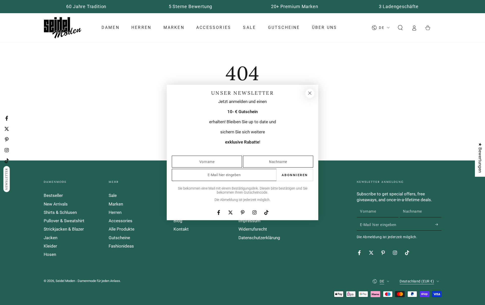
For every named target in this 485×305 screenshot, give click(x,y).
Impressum (249, 220)
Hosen (50, 254)
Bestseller (53, 195)
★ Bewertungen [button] (480, 158)
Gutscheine (119, 237)
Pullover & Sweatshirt (64, 220)
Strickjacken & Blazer (64, 229)
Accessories (120, 220)
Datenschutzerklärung (259, 237)
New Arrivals (56, 204)
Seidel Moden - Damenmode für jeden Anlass (88, 281)
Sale (113, 195)
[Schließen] (310, 93)
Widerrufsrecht (252, 229)
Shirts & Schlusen (60, 212)
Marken (116, 204)
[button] (400, 27)
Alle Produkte (121, 229)
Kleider (50, 246)
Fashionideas (121, 246)
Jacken (50, 237)
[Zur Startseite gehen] (63, 28)
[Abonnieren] (438, 224)
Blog (178, 220)
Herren (115, 212)
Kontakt (181, 229)
